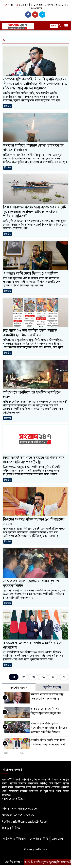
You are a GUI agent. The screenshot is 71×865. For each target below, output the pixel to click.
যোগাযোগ (57, 839)
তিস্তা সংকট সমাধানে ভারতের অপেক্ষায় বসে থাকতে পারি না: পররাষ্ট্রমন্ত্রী (33, 460)
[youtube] (42, 14)
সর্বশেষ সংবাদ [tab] (19, 688)
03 (33, 677)
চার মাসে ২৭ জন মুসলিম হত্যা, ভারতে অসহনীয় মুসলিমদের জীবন (30, 332)
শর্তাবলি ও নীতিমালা (15, 839)
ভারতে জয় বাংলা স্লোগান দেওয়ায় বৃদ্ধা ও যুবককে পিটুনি (31, 583)
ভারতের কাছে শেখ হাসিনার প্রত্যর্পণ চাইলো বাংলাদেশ (33, 645)
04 (43, 677)
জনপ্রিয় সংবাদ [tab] (52, 687)
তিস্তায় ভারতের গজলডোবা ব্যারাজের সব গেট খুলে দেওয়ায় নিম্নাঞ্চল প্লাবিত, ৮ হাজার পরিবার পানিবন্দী (34, 211)
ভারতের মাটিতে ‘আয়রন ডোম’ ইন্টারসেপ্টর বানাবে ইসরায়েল (33, 147)
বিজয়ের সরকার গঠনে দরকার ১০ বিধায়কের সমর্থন (34, 521)
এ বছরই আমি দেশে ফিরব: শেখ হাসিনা (30, 273)
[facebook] (28, 14)
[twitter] (35, 14)
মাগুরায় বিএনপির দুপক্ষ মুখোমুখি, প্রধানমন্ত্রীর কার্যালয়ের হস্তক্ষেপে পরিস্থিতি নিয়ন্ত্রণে (49, 728)
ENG (53, 25)
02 (23, 677)
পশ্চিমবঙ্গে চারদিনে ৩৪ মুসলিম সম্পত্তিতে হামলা (31, 394)
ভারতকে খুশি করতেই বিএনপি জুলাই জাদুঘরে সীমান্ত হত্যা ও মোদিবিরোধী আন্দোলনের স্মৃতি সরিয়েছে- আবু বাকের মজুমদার (35, 83)
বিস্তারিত (7, 106)
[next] (53, 677)
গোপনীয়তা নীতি (39, 839)
